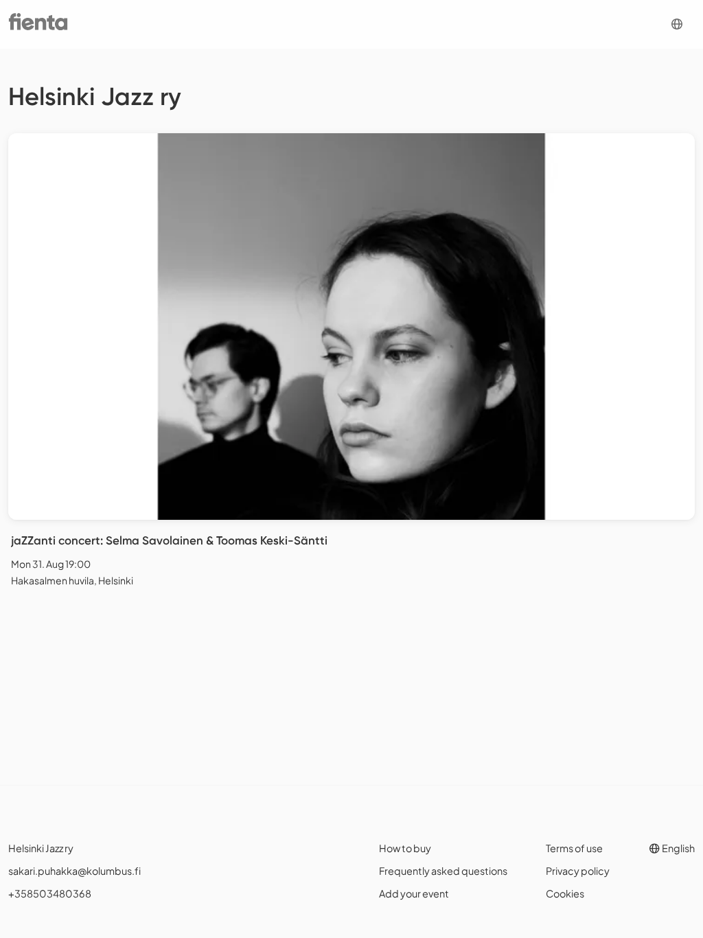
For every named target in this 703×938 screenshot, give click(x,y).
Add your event (414, 893)
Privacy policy (578, 871)
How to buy (405, 848)
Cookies (565, 893)
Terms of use (574, 848)
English (677, 848)
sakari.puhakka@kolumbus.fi (74, 871)
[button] (677, 24)
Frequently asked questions (443, 871)
